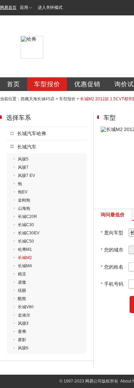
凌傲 (22, 282)
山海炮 (24, 208)
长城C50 (26, 241)
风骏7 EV (26, 175)
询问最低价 (113, 214)
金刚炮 (24, 200)
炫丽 (22, 290)
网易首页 (8, 7)
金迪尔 (24, 315)
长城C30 (26, 224)
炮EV (22, 192)
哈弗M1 (25, 249)
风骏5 (23, 159)
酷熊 (22, 298)
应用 (24, 7)
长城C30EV (29, 233)
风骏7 (23, 167)
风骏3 (23, 323)
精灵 (22, 274)
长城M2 (25, 257)
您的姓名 (112, 267)
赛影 (22, 339)
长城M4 (25, 265)
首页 (13, 84)
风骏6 (23, 348)
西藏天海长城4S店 (38, 98)
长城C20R (27, 216)
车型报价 (47, 84)
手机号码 (112, 284)
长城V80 (26, 307)
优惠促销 (87, 84)
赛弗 (22, 331)
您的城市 (112, 250)
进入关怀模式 (50, 7)
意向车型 (112, 232)
